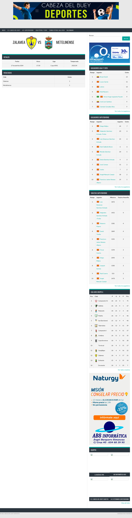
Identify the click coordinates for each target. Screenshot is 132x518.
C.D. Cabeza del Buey (13, 30)
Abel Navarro (104, 92)
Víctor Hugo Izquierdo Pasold (113, 97)
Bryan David (104, 77)
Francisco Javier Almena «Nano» (101, 242)
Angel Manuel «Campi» (107, 174)
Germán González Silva (107, 107)
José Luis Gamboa (106, 102)
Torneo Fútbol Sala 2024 (57, 30)
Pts (127, 296)
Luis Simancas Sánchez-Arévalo (101, 205)
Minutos (113, 197)
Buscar (91, 35)
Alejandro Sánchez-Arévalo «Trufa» (101, 215)
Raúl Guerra (104, 273)
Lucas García (104, 82)
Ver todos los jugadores (122, 111)
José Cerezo (104, 164)
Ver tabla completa (124, 370)
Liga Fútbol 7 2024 (41, 30)
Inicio (3, 30)
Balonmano (70, 30)
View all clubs (125, 503)
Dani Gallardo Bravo (106, 147)
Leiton (102, 87)
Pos (91, 296)
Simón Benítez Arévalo (107, 159)
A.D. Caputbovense (28, 30)
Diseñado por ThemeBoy (124, 513)
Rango (92, 72)
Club (96, 296)
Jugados (120, 122)
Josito (102, 169)
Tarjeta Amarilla (123, 197)
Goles (127, 72)
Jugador (99, 72)
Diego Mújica (104, 126)
